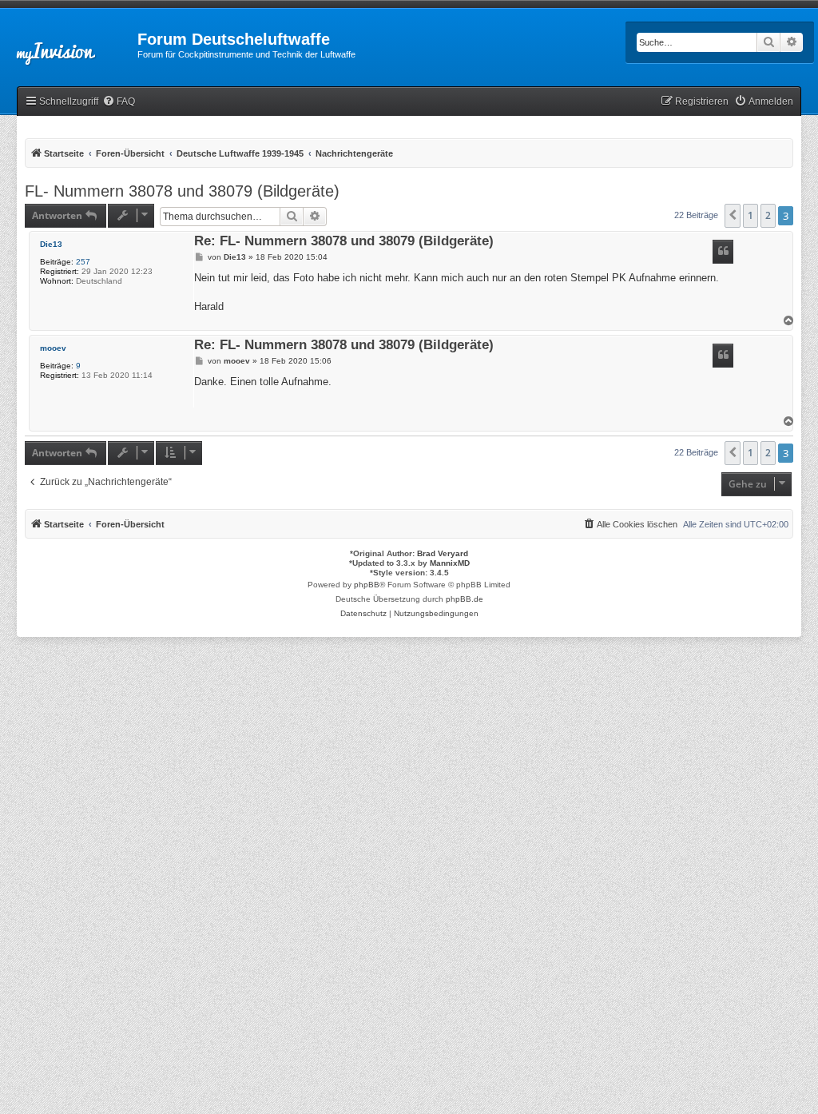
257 (83, 261)
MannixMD (450, 563)
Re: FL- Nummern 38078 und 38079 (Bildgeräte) (344, 242)
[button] (733, 216)
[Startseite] (68, 44)
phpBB (366, 584)
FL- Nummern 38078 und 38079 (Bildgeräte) (182, 191)
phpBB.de (464, 599)
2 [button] (768, 215)
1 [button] (750, 215)
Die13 (51, 244)
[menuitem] (118, 102)
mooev (53, 348)
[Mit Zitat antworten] (723, 252)
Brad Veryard (442, 553)
